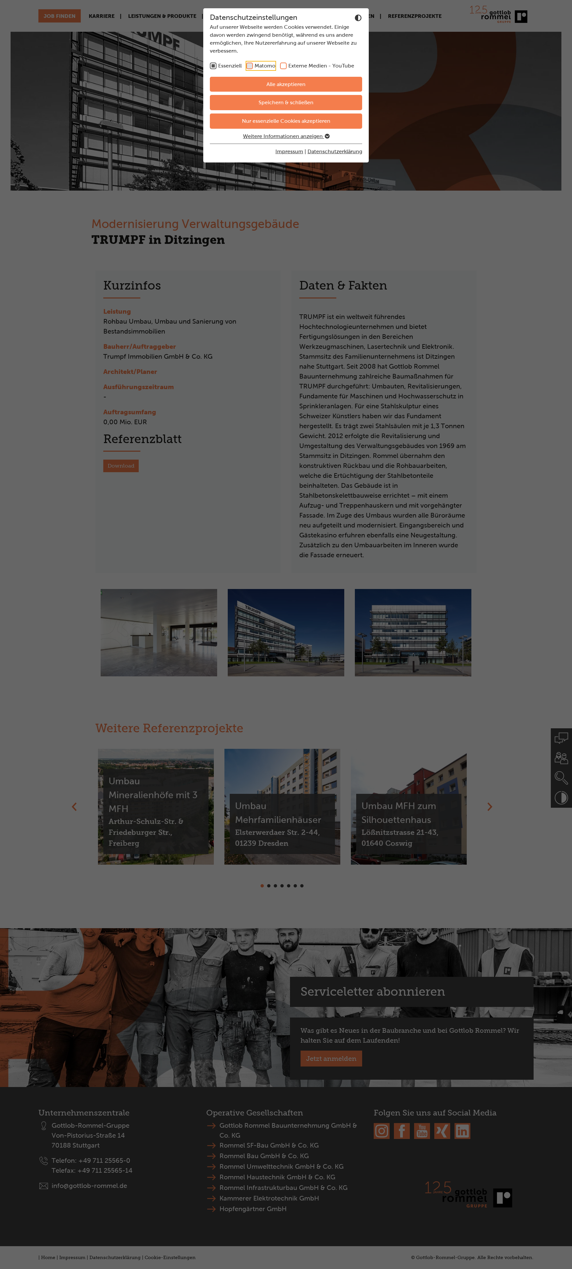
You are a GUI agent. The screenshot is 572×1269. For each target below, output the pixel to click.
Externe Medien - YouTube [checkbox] (321, 65)
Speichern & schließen (286, 102)
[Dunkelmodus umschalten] (358, 18)
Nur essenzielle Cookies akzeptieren (286, 121)
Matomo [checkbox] (265, 65)
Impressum (289, 151)
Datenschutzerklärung (335, 151)
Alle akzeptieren (286, 84)
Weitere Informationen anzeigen (283, 136)
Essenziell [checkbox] (230, 65)
